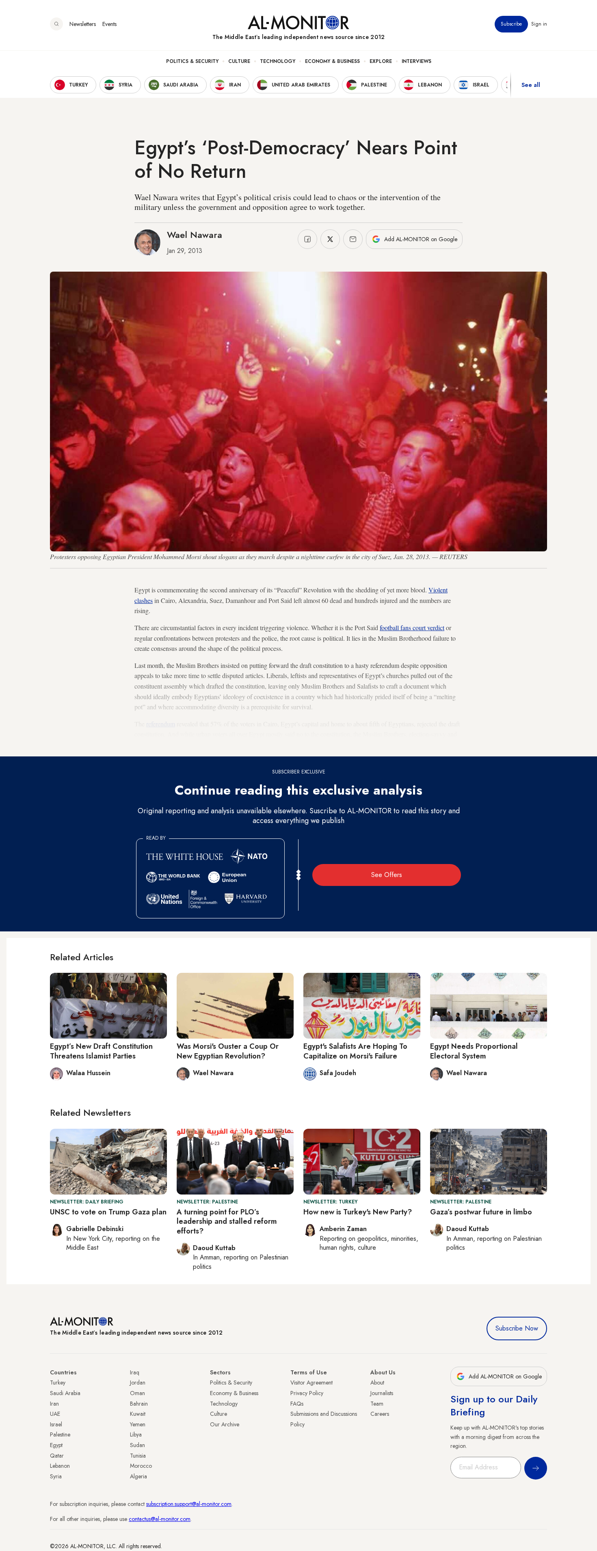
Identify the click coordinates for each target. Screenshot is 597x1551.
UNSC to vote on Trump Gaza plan (108, 1212)
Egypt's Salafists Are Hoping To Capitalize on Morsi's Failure (355, 1051)
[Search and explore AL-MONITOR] (56, 23)
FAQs (296, 1404)
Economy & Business (332, 61)
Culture (239, 61)
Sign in (539, 24)
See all (530, 85)
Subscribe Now (516, 1328)
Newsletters (82, 24)
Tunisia (138, 1456)
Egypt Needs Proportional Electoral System (474, 1051)
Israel (56, 1424)
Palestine (60, 1434)
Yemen (137, 1424)
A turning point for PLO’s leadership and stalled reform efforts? (227, 1221)
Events (109, 24)
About (377, 1382)
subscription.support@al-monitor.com (188, 1504)
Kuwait (137, 1414)
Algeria (138, 1476)
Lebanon (60, 1466)
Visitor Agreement (311, 1382)
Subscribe (511, 24)
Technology (277, 61)
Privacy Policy (306, 1393)
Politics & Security (192, 61)
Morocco (141, 1466)
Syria (56, 1476)
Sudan (137, 1445)
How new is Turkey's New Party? (357, 1212)
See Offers (386, 874)
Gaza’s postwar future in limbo (481, 1212)
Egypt (56, 1445)
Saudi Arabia (65, 1393)
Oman (137, 1393)
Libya (136, 1434)
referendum (160, 723)
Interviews (416, 61)
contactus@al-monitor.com (159, 1519)
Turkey (57, 1382)
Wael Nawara (194, 234)
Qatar (57, 1456)
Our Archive (224, 1424)
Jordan (137, 1382)
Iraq (134, 1372)
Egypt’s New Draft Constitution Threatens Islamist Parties (101, 1051)
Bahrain (139, 1404)
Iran (54, 1404)
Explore (381, 61)
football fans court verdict (412, 627)
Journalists (381, 1393)
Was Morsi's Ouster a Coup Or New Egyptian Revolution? (228, 1051)
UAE (55, 1414)
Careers (379, 1414)
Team (376, 1404)
